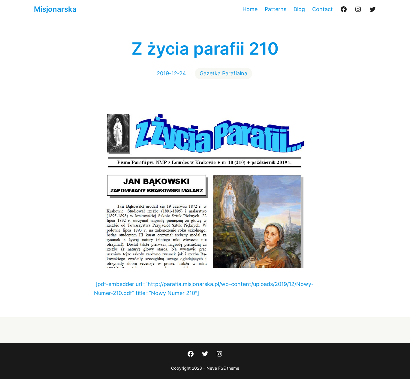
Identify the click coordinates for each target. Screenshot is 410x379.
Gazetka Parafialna (223, 73)
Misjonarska (55, 9)
